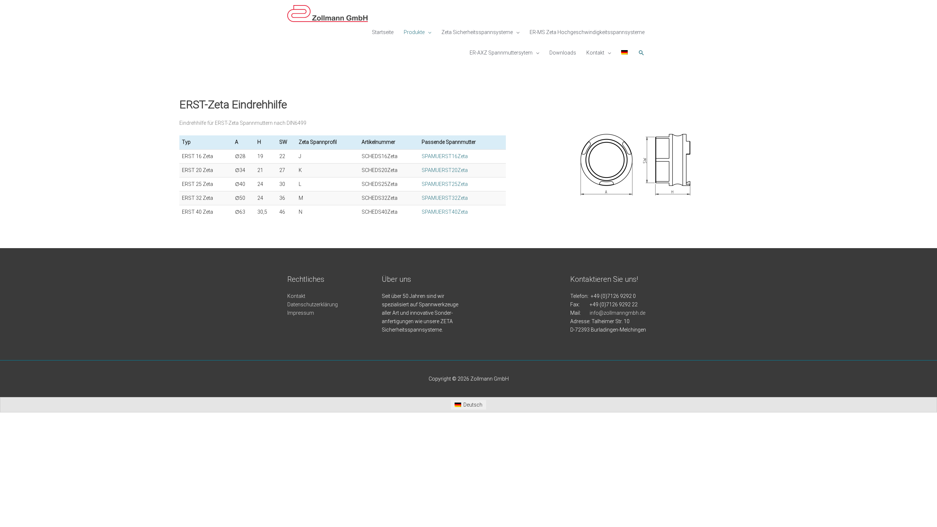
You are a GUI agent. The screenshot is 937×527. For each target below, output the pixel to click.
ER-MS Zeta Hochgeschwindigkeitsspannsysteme (587, 32)
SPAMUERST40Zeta (445, 212)
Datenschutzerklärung (312, 304)
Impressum (300, 313)
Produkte (414, 32)
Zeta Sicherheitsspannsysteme (477, 32)
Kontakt (595, 53)
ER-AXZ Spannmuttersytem (501, 53)
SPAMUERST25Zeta (445, 184)
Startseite (382, 32)
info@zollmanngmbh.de (617, 313)
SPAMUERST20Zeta (445, 170)
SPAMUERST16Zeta (445, 156)
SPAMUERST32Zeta (445, 198)
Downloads (562, 53)
